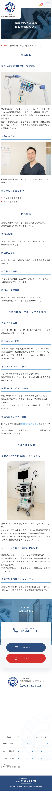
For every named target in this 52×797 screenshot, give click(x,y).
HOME (4, 46)
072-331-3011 (32, 685)
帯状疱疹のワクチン (30, 424)
